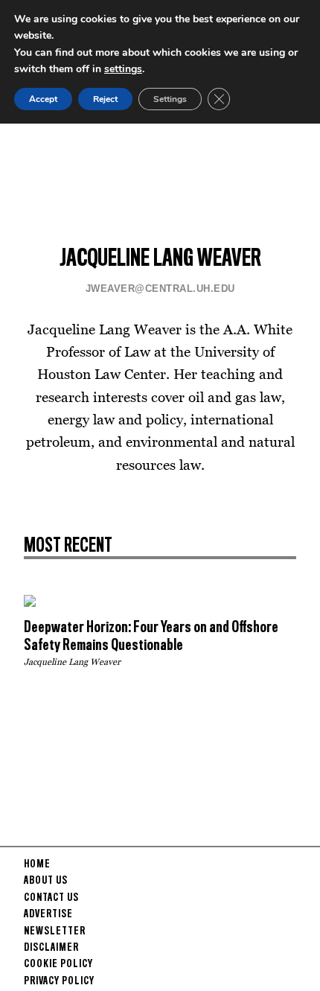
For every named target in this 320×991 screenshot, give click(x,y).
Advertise (48, 914)
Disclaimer (51, 948)
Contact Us (51, 898)
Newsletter (55, 931)
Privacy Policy (59, 981)
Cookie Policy (58, 964)
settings (123, 69)
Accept (43, 99)
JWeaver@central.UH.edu (160, 288)
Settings (170, 99)
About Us (46, 881)
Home (37, 864)
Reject (105, 99)
